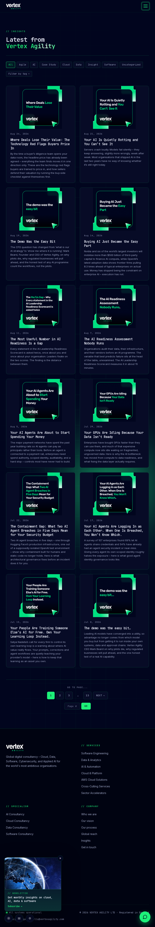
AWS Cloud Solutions (94, 779)
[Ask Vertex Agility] (145, 916)
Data (79, 64)
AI (34, 64)
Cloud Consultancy (17, 820)
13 (87, 695)
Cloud (66, 64)
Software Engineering (94, 753)
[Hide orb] (30, 918)
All (11, 64)
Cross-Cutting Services (95, 786)
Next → (100, 695)
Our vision (87, 820)
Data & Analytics (91, 760)
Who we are (89, 814)
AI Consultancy (15, 814)
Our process (89, 827)
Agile (22, 64)
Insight (93, 64)
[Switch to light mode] (9, 918)
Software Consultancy (19, 834)
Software (110, 64)
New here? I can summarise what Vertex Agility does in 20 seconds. (120, 902)
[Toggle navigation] (145, 6)
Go (85, 706)
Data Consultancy (17, 827)
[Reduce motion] (19, 918)
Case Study (49, 64)
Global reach (89, 834)
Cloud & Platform (91, 773)
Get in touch (88, 847)
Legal (23, 919)
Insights (86, 840)
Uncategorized (131, 64)
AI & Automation (91, 766)
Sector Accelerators (93, 793)
